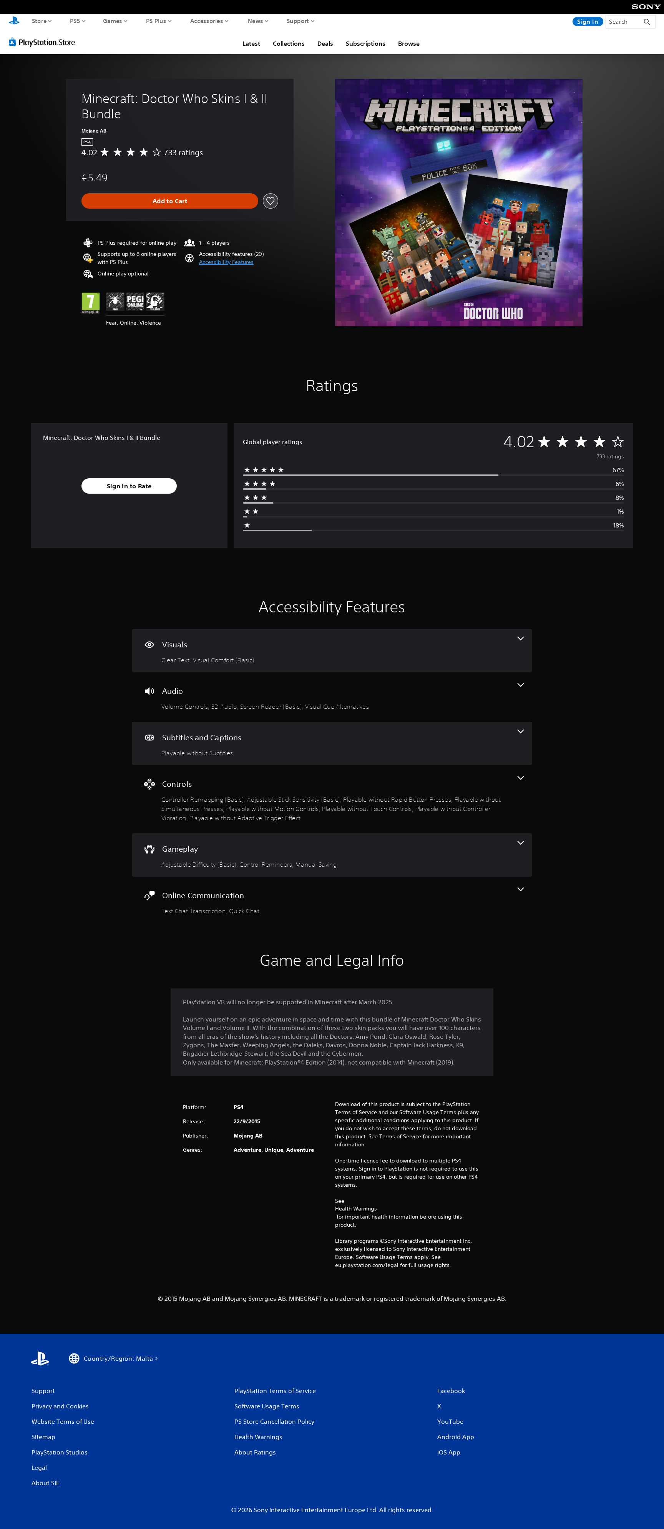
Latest (251, 43)
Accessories (206, 20)
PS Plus (156, 20)
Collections (289, 43)
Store (39, 20)
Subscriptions (365, 43)
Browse (409, 43)
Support (298, 20)
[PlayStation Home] (14, 21)
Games (113, 20)
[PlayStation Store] (44, 42)
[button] (226, 262)
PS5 (75, 20)
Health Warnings (356, 1208)
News (255, 20)
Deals (325, 43)
